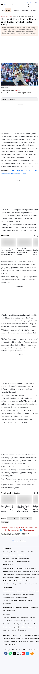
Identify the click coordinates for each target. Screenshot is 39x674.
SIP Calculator (17, 594)
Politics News (14, 630)
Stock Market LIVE (8, 568)
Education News (7, 627)
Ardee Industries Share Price (30, 571)
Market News (24, 617)
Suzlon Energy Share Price (10, 552)
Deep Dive (28, 581)
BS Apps (11, 644)
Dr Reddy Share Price (8, 561)
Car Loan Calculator (8, 597)
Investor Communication (17, 638)
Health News (23, 627)
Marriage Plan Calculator (25, 600)
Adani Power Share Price (9, 555)
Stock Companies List (8, 607)
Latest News (6, 617)
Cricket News (29, 620)
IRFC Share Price (22, 555)
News (10, 16)
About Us (14, 635)
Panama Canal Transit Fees (28, 577)
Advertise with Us (23, 641)
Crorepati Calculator (22, 591)
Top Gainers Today (19, 581)
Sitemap (32, 641)
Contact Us (14, 641)
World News (28, 624)
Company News (15, 617)
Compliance (6, 641)
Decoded (25, 10)
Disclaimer (5, 638)
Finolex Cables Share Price (23, 574)
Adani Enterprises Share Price (26, 552)
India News (6, 630)
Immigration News (18, 620)
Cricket (8, 10)
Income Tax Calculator (9, 591)
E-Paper (16, 10)
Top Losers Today (7, 581)
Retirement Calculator (28, 594)
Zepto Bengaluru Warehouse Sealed (12, 571)
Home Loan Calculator (22, 597)
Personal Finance (7, 624)
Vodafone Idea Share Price (23, 561)
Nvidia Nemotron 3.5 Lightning (11, 577)
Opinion (33, 10)
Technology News (18, 624)
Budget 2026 (23, 630)
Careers (5, 644)
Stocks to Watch (19, 568)
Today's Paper (6, 635)
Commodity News (7, 620)
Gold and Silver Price (8, 574)
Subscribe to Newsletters (22, 607)
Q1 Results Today (29, 568)
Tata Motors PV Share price (10, 558)
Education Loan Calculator (10, 600)
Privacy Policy (27, 635)
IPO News (32, 617)
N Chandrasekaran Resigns (10, 584)
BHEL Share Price (24, 558)
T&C (20, 635)
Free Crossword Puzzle (9, 610)
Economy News (32, 627)
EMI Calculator (7, 594)
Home (2, 10)
